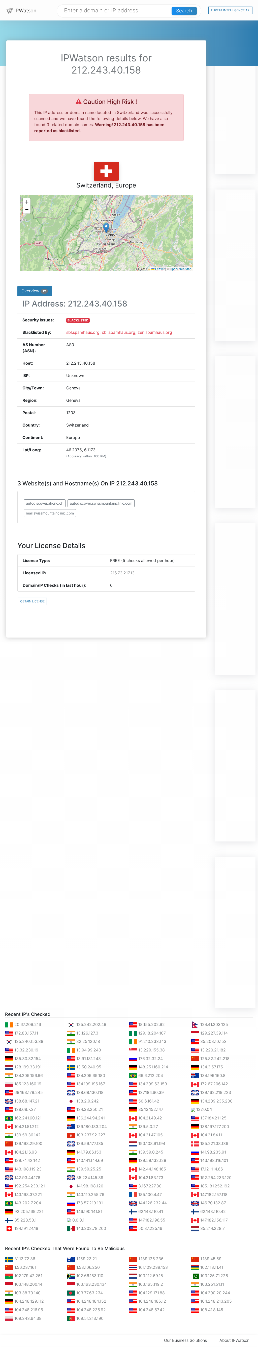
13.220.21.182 (212, 1049)
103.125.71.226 (213, 1275)
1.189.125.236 (150, 1258)
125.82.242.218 (214, 1058)
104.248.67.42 (151, 1309)
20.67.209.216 (27, 1024)
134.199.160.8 (212, 1075)
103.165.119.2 (150, 1284)
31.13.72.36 (24, 1258)
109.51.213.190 (89, 1318)
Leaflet (159, 269)
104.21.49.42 (149, 1117)
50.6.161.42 (148, 1101)
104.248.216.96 (28, 1309)
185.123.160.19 (27, 1083)
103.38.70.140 (27, 1292)
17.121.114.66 (211, 1168)
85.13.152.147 (150, 1109)
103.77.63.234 (89, 1292)
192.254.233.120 (215, 1177)
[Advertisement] (235, 98)
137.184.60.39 (150, 1092)
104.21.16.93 (25, 1152)
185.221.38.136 (213, 1143)
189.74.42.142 (26, 1160)
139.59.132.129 (151, 1160)
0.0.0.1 (77, 1220)
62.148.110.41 (150, 1211)
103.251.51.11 (211, 1284)
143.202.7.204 (27, 1202)
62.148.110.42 (212, 1211)
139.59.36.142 (27, 1134)
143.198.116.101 (213, 1160)
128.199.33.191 (27, 1066)
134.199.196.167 (90, 1083)
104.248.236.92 (90, 1309)
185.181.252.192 (214, 1185)
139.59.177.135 (89, 1143)
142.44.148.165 (151, 1168)
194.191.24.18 (25, 1228)
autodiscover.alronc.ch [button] (44, 503)
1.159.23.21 (86, 1258)
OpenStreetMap (180, 269)
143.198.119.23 (27, 1168)
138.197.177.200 (214, 1126)
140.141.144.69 (89, 1160)
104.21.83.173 (150, 1177)
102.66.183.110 (89, 1275)
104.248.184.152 (90, 1301)
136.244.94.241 (90, 1117)
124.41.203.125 (213, 1024)
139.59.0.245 (150, 1152)
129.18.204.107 (151, 1033)
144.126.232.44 (152, 1202)
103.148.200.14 (27, 1284)
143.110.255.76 (89, 1194)
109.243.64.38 (27, 1318)
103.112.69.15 (150, 1275)
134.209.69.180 (90, 1075)
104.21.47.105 (150, 1134)
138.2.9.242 (87, 1101)
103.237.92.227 (90, 1134)
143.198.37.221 (27, 1194)
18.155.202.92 (151, 1024)
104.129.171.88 (151, 1292)
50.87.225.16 (149, 1228)
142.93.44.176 (26, 1177)
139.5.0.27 (147, 1126)
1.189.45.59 (210, 1258)
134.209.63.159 (152, 1083)
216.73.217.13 (122, 572)
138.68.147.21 (26, 1101)
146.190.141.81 (88, 1211)
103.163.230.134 (91, 1284)
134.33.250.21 (89, 1109)
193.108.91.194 (151, 1143)
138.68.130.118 (89, 1092)
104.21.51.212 (26, 1126)
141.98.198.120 (89, 1185)
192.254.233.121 (29, 1185)
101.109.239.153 (152, 1267)
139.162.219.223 (215, 1092)
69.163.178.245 (28, 1092)
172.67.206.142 (213, 1083)
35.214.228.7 (212, 1228)
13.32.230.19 (25, 1049)
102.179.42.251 (27, 1275)
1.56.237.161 (24, 1267)
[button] (106, 228)
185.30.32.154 (27, 1058)
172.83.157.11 (25, 1033)
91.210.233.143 (151, 1041)
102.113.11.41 (211, 1267)
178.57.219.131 (89, 1202)
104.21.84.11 (210, 1134)
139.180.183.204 (91, 1126)
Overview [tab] (33, 290)
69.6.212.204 (150, 1075)
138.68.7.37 (24, 1109)
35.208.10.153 (213, 1041)
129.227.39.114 (213, 1033)
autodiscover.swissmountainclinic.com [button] (101, 503)
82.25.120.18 (87, 1041)
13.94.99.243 (88, 1049)
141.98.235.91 (212, 1152)
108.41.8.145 (211, 1309)
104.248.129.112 (28, 1301)
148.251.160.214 (152, 1066)
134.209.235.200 (216, 1101)
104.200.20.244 (214, 1292)
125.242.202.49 (90, 1024)
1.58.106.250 (87, 1267)
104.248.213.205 (215, 1301)
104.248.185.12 (151, 1301)
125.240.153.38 (28, 1041)
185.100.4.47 (149, 1194)
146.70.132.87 (212, 1202)
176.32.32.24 (150, 1058)
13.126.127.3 (86, 1033)
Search (184, 11)
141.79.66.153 (88, 1152)
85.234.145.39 (89, 1177)
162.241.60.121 (27, 1117)
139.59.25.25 (88, 1168)
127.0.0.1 (203, 1109)
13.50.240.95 (88, 1066)
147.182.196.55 (151, 1220)
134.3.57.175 (211, 1066)
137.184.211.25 (213, 1117)
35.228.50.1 (25, 1220)
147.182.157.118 (213, 1194)
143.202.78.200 (90, 1228)
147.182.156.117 (213, 1220)
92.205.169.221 (28, 1211)
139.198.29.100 (27, 1143)
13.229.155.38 (151, 1049)
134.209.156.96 (28, 1075)
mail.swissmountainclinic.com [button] (50, 513)
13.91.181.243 (88, 1058)
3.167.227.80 (149, 1185)
